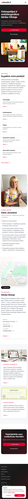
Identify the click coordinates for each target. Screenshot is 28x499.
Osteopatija (3, 469)
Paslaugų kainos (14, 448)
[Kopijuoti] (17, 322)
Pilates (2, 474)
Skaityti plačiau (11, 492)
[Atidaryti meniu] (25, 2)
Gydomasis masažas (5, 476)
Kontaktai (5, 336)
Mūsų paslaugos (14, 34)
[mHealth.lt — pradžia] (6, 2)
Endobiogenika (4, 471)
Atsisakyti (8, 495)
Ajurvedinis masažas (5, 479)
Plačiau (5, 382)
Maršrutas (6, 287)
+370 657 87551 (15, 30)
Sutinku (19, 495)
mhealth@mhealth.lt (7, 330)
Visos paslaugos (5, 162)
